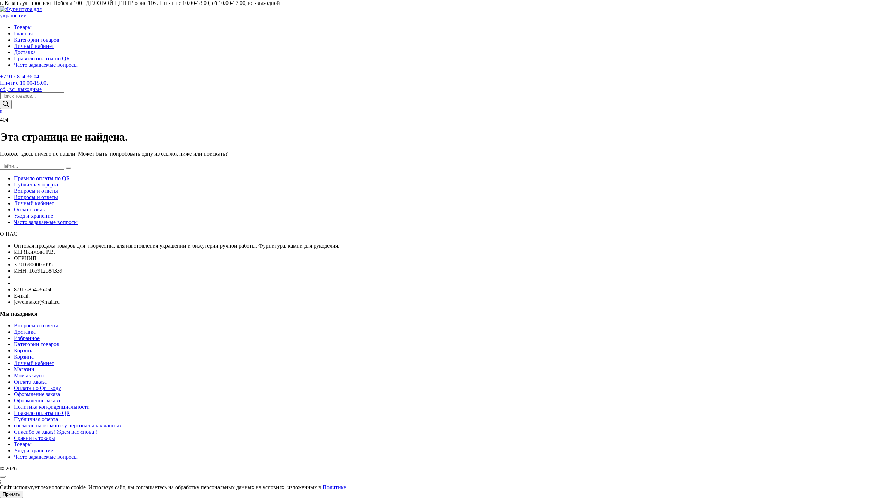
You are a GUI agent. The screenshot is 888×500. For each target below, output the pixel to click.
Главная (23, 33)
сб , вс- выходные (21, 89)
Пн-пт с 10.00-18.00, (24, 83)
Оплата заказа (30, 209)
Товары (23, 27)
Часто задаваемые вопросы (46, 65)
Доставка (25, 52)
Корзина (24, 350)
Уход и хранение (33, 216)
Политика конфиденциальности (52, 407)
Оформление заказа (37, 394)
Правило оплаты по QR (42, 58)
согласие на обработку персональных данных (68, 425)
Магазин (24, 369)
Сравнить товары (34, 438)
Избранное (27, 338)
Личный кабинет (34, 46)
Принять (11, 494)
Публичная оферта (36, 185)
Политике (334, 487)
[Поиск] (6, 104)
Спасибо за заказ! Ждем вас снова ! (55, 432)
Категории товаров (36, 40)
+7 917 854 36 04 (19, 77)
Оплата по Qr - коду (37, 388)
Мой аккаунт (29, 375)
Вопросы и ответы (36, 191)
